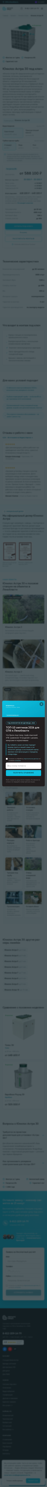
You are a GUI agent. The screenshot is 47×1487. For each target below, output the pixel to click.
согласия (18, 760)
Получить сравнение (23, 773)
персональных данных (31, 759)
